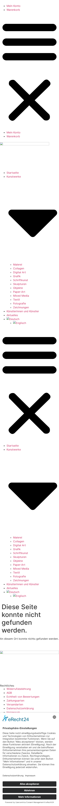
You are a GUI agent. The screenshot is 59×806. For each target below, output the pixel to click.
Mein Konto (13, 5)
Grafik (17, 276)
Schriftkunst (20, 280)
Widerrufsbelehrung (19, 688)
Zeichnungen (21, 307)
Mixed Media (21, 295)
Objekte (18, 287)
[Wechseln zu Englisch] (36, 323)
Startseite (13, 172)
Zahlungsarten (15, 700)
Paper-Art (19, 291)
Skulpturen (19, 284)
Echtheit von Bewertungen (23, 696)
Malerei (17, 264)
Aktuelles (12, 315)
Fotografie (19, 303)
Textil (16, 299)
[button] (29, 71)
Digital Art (19, 272)
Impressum (13, 712)
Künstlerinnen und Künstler (23, 311)
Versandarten (15, 704)
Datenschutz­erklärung (20, 708)
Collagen (18, 268)
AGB (9, 692)
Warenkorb (13, 9)
